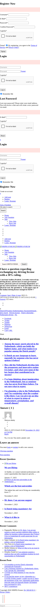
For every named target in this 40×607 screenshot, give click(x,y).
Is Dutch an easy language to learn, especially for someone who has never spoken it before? (21, 358)
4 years (18, 295)
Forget (23, 71)
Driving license (14, 313)
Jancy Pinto (11, 295)
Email (6, 328)
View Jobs (12, 221)
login (9, 447)
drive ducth (4, 313)
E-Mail (3, 19)
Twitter (6, 320)
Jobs (6, 219)
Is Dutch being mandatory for (18, 509)
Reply (6, 434)
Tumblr (7, 322)
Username (4, 15)
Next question (5, 455)
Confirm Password (7, 27)
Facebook (7, 318)
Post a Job (12, 223)
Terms (2, 45)
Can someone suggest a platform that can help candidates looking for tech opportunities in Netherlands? (21, 554)
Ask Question (9, 217)
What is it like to (11, 517)
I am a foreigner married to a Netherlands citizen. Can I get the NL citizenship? (21, 569)
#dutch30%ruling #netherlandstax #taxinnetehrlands (18, 311)
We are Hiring (10, 467)
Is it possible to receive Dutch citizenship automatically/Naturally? (18, 565)
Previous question (6, 451)
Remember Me (7, 94)
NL (16, 315)
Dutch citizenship (27, 313)
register (15, 447)
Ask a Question (5, 205)
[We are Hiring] (10, 463)
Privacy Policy (14, 47)
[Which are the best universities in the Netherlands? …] (22, 482)
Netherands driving (6, 315)
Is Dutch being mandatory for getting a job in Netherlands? (21, 541)
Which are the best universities (18, 486)
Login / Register (10, 225)
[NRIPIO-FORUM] (15, 246)
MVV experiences (10, 586)
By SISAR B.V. (29, 590)
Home (6, 215)
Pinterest (7, 324)
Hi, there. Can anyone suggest (18, 500)
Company (3, 295)
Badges (7, 199)
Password (4, 23)
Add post (7, 197)
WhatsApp (8, 326)
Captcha (3, 31)
